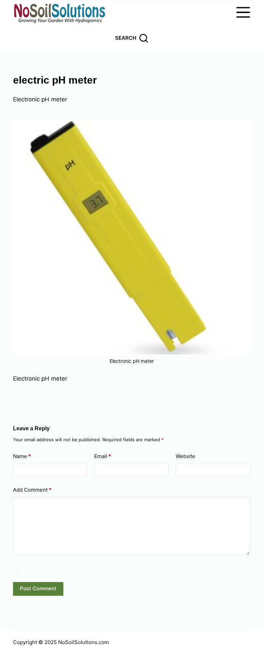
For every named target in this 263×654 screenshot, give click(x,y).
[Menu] (243, 12)
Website (185, 456)
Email (102, 456)
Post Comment (38, 588)
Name (22, 456)
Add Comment (32, 489)
